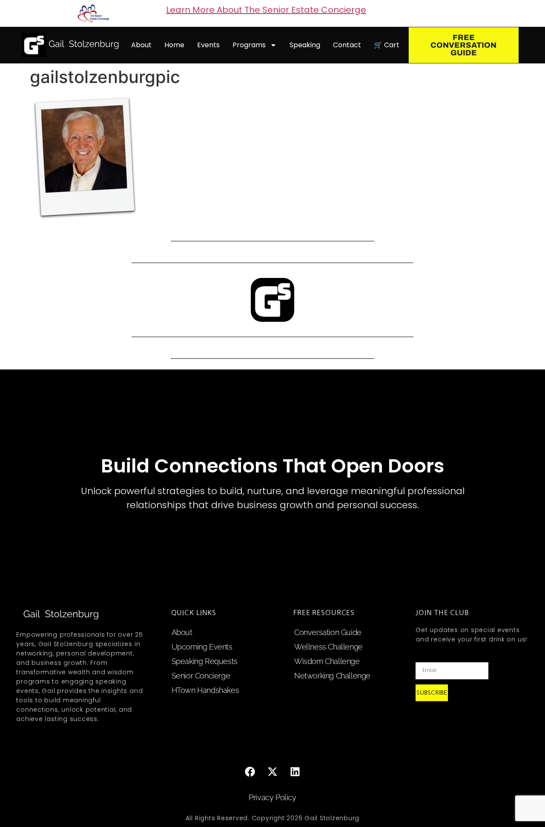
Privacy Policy (272, 797)
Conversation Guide (327, 632)
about (141, 45)
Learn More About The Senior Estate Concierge (266, 10)
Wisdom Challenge (327, 661)
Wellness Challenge (328, 646)
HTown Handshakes (205, 690)
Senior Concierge (201, 675)
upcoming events (202, 646)
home (174, 45)
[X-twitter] (272, 771)
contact (347, 45)
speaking (305, 45)
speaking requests (205, 661)
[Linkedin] (295, 771)
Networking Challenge (332, 675)
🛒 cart (386, 45)
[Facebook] (250, 771)
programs (249, 45)
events (208, 45)
